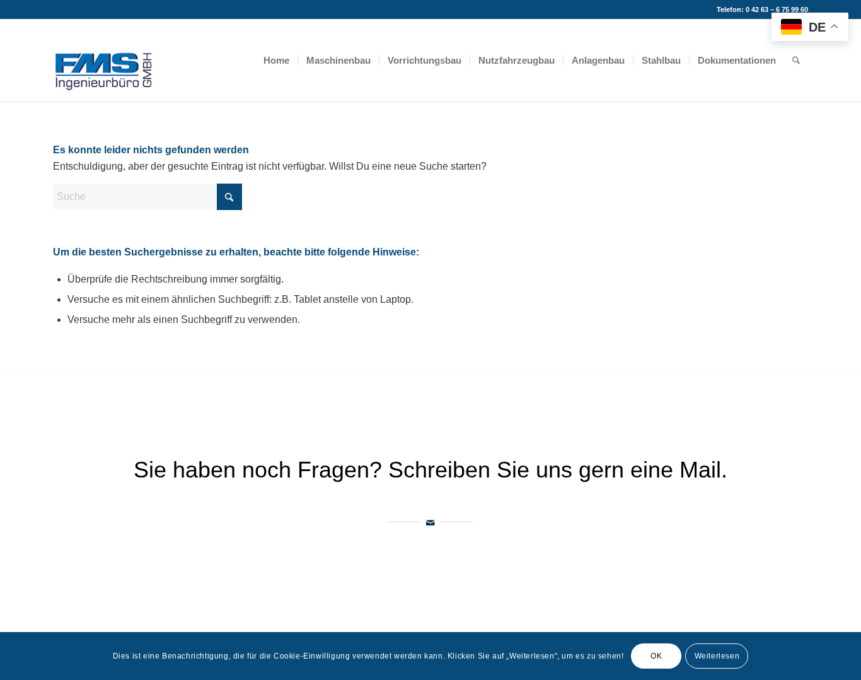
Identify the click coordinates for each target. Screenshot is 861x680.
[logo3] (104, 61)
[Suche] (796, 61)
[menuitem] (276, 61)
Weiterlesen (717, 656)
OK (656, 656)
